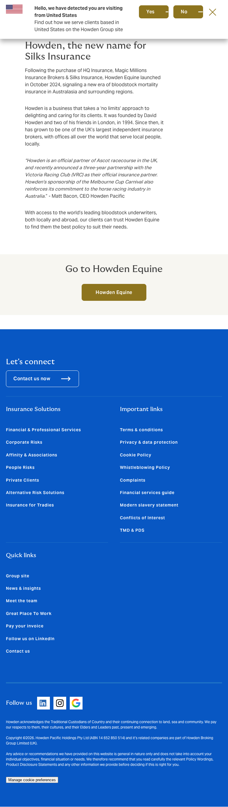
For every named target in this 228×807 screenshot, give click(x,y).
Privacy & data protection (149, 442)
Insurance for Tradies (30, 505)
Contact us (18, 651)
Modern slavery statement (149, 505)
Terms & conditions (141, 429)
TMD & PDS (132, 530)
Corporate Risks (24, 442)
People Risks (20, 467)
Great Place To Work (29, 613)
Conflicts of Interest (142, 517)
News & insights (23, 588)
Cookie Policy (135, 455)
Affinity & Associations (31, 455)
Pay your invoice (25, 626)
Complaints (132, 480)
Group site (17, 576)
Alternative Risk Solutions (35, 492)
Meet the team (21, 600)
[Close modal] (212, 12)
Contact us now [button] (31, 378)
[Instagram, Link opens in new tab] (59, 703)
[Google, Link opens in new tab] (76, 703)
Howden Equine (114, 292)
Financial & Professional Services (43, 429)
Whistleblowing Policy (145, 467)
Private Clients (22, 480)
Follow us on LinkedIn (30, 638)
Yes (150, 12)
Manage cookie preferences (32, 780)
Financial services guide (147, 492)
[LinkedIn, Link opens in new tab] (43, 703)
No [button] (184, 12)
